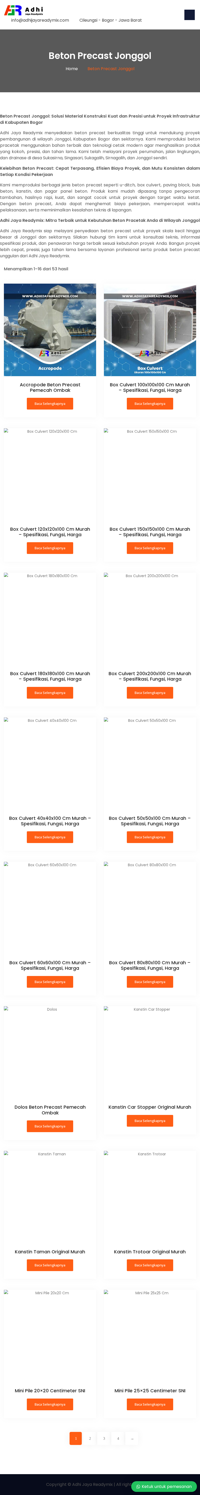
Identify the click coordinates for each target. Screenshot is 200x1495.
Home (72, 69)
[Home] (23, 10)
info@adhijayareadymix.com (40, 20)
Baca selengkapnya (50, 403)
